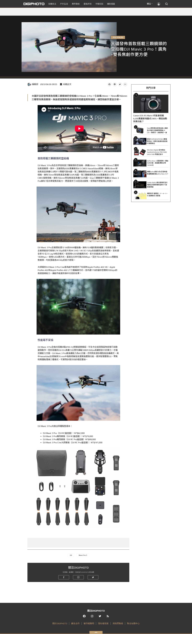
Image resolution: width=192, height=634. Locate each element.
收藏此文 (67, 84)
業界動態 (76, 4)
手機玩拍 (99, 4)
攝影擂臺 (111, 4)
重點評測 (87, 4)
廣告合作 (75, 623)
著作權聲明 (89, 623)
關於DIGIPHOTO (59, 623)
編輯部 (35, 84)
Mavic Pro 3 (83, 555)
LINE (115, 84)
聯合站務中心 (133, 623)
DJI (71, 555)
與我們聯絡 (118, 623)
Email (125, 84)
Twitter (120, 84)
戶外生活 (64, 4)
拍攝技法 (52, 4)
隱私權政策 (103, 623)
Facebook (109, 84)
